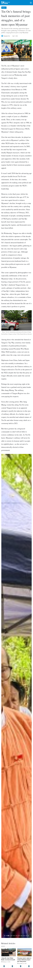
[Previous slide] (3, 696)
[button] (4, 935)
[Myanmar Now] (5, 2)
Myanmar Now (7, 36)
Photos (4, 7)
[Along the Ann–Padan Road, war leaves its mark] (8, 952)
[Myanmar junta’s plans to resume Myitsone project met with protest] (24, 952)
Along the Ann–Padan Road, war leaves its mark (8, 959)
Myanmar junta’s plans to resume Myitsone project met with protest (24, 959)
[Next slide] (29, 696)
